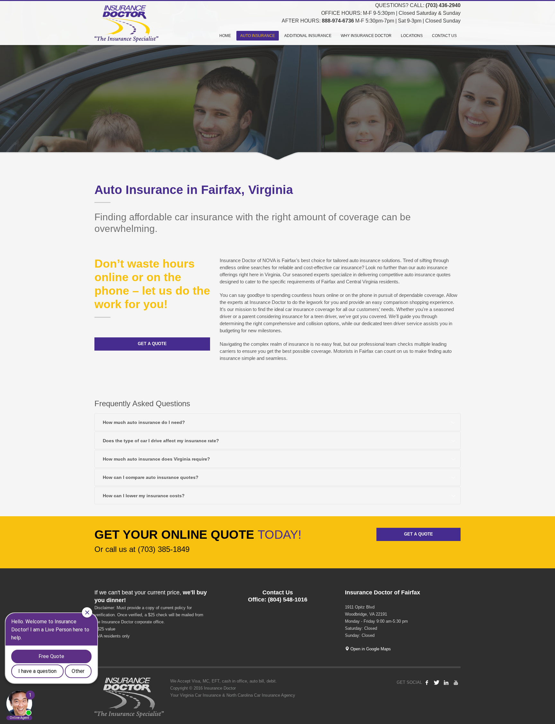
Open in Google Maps (370, 648)
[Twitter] (436, 682)
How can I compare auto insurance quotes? (150, 477)
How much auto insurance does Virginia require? (156, 459)
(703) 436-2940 (443, 5)
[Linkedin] (446, 682)
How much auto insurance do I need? (144, 422)
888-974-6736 (338, 20)
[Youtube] (456, 682)
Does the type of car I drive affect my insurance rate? (161, 440)
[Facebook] (427, 682)
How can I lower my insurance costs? (144, 495)
